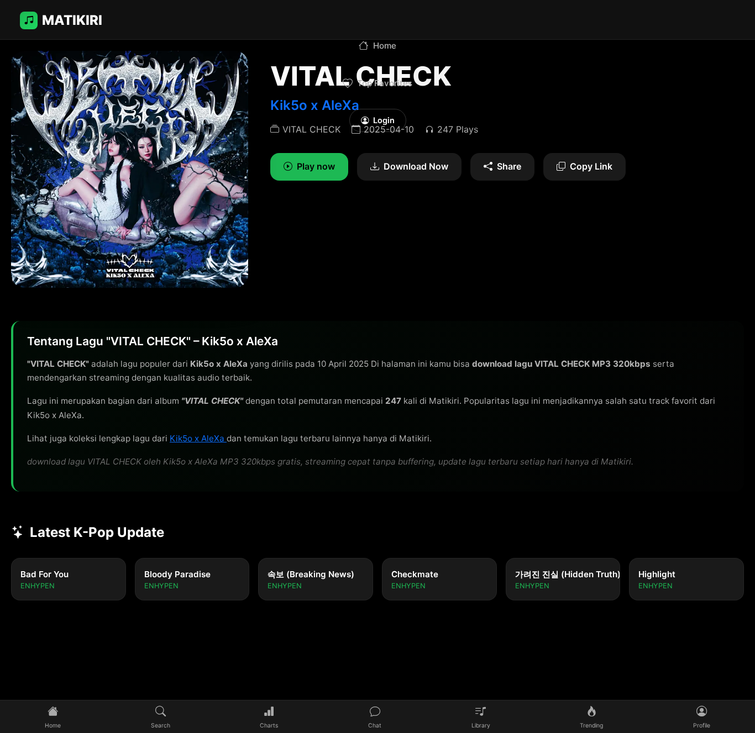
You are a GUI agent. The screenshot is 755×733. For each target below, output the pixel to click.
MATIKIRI (72, 20)
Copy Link (591, 166)
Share (509, 166)
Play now (316, 166)
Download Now (416, 166)
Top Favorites (384, 83)
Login (384, 120)
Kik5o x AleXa (198, 438)
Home (384, 45)
